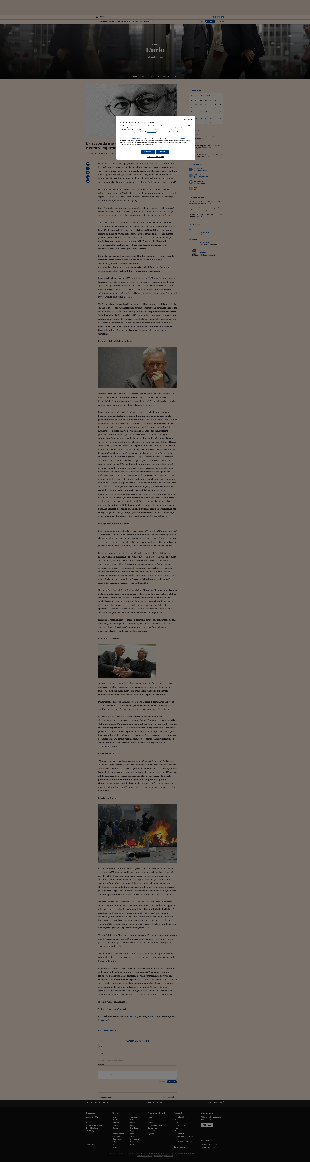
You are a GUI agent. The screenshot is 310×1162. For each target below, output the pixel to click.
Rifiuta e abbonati (187, 119)
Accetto (162, 151)
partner (182, 138)
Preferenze (148, 151)
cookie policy (151, 132)
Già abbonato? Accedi (155, 157)
